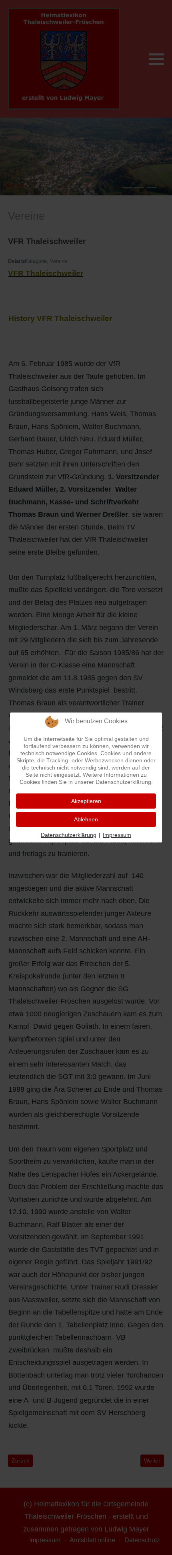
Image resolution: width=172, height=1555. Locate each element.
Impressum (117, 835)
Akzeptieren (86, 801)
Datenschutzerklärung (68, 835)
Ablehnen (86, 819)
